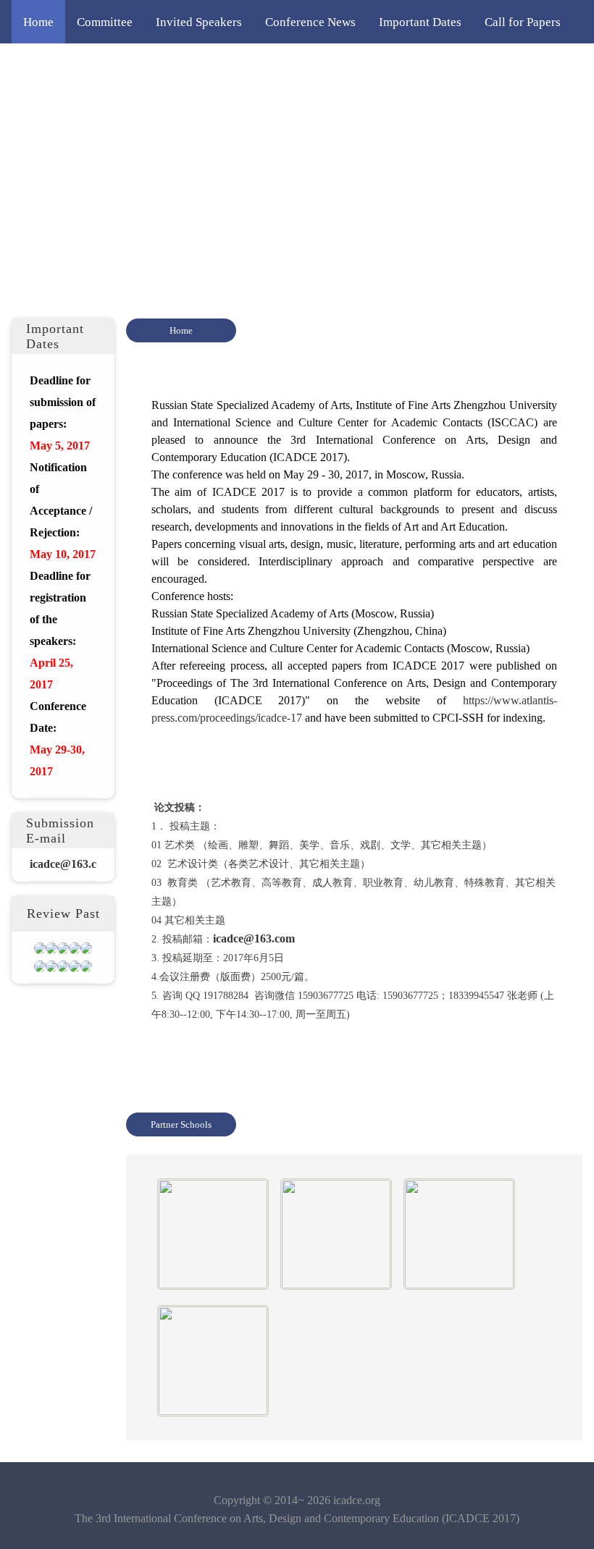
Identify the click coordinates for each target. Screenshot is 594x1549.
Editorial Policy (264, 65)
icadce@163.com (254, 938)
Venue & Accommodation (393, 65)
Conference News (310, 21)
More (37, 108)
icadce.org (356, 1500)
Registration (169, 65)
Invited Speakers (199, 21)
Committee (105, 21)
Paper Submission (68, 65)
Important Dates (420, 21)
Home (38, 21)
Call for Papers (523, 21)
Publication (511, 65)
